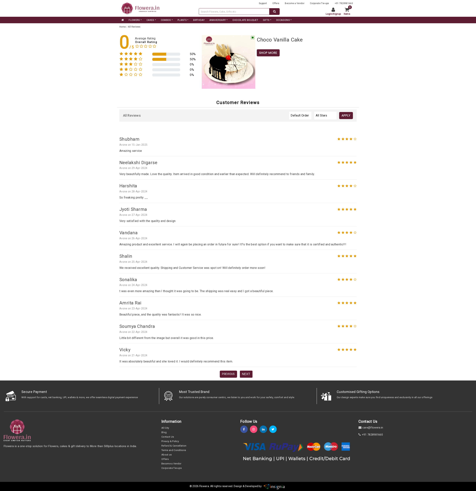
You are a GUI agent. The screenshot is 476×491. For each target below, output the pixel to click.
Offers (275, 3)
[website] (140, 8)
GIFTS (266, 20)
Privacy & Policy (170, 441)
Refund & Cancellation (173, 445)
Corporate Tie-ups (319, 3)
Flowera (204, 486)
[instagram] (255, 429)
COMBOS (166, 20)
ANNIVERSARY (217, 20)
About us (166, 454)
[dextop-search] (274, 11)
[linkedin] (264, 429)
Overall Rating (146, 42)
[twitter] (274, 429)
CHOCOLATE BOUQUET (245, 20)
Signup (337, 13)
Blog (164, 432)
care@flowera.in (372, 427)
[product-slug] (228, 61)
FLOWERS (134, 20)
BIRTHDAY (199, 20)
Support (263, 3)
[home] (122, 20)
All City (165, 427)
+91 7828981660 (344, 3)
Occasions (283, 20)
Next (246, 374)
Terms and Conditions (173, 450)
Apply (346, 115)
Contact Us (167, 436)
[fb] (245, 429)
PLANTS (182, 20)
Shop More (268, 53)
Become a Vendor (294, 3)
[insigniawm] (274, 486)
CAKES (150, 20)
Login (329, 13)
